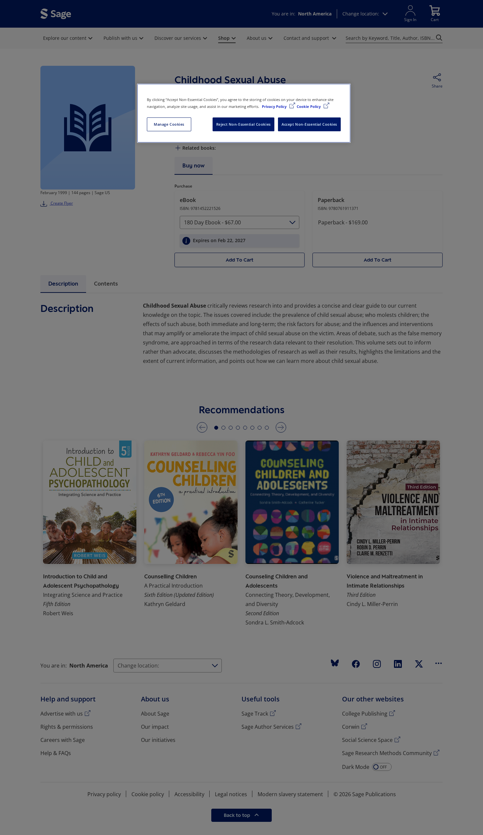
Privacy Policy (275, 106)
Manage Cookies (169, 124)
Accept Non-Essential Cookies (309, 124)
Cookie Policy (309, 106)
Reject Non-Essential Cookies (243, 124)
